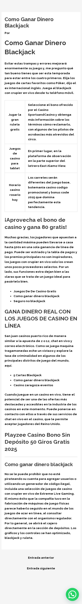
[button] (72, 594)
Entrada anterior (41, 557)
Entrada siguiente (41, 568)
